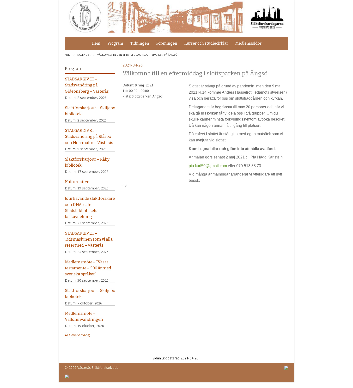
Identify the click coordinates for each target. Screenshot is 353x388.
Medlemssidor (248, 43)
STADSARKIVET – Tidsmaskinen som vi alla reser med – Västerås (89, 239)
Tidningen (139, 43)
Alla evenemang (77, 335)
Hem (96, 43)
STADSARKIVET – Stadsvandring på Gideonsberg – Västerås (87, 85)
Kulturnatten (77, 181)
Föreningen (166, 43)
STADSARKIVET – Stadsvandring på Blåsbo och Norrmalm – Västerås (89, 136)
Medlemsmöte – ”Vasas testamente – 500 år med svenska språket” (88, 268)
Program (115, 43)
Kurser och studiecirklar (206, 43)
